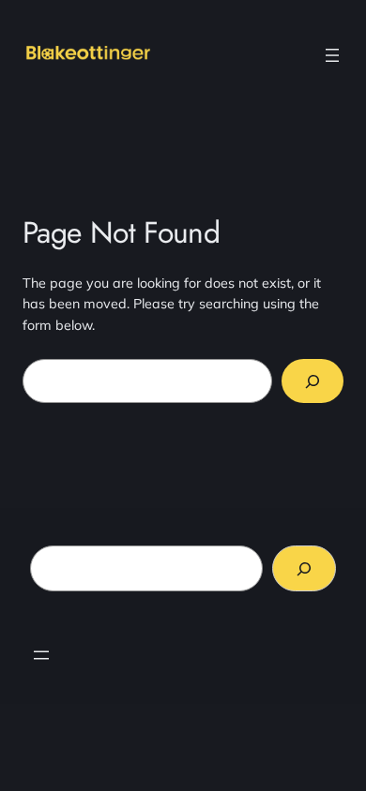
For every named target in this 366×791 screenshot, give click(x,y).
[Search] (312, 381)
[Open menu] (332, 55)
